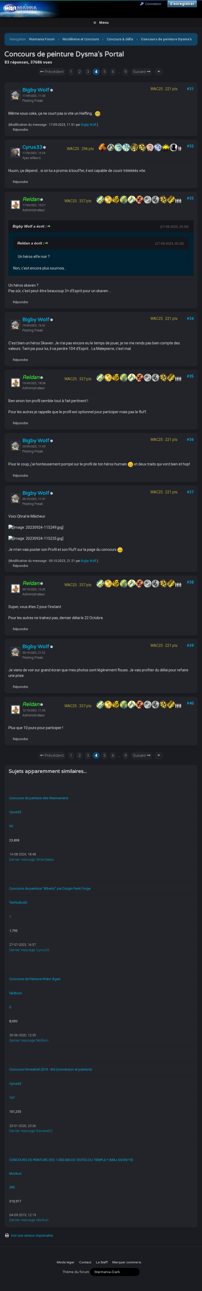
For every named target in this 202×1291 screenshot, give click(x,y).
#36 (190, 439)
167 (12, 1098)
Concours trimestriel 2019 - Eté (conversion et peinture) (50, 1069)
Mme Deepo (45, 859)
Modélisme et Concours (81, 39)
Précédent (54, 71)
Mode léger (65, 1262)
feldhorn (15, 993)
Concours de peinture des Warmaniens (38, 798)
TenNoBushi (18, 902)
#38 (190, 582)
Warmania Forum (42, 39)
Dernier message (22, 859)
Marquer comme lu (126, 1262)
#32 (190, 146)
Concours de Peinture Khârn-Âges (34, 979)
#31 (190, 89)
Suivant (140, 71)
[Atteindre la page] (159, 72)
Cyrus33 (32, 147)
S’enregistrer (182, 4)
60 (11, 826)
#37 (190, 492)
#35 (190, 376)
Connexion (152, 4)
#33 (190, 198)
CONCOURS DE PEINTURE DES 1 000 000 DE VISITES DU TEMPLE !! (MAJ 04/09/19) (71, 1160)
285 (12, 1187)
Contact (85, 1262)
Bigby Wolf (35, 90)
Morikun (15, 1174)
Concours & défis (120, 39)
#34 (190, 318)
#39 (190, 645)
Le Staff (102, 1262)
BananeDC (44, 1131)
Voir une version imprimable (32, 1235)
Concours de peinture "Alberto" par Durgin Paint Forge (49, 888)
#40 (190, 703)
